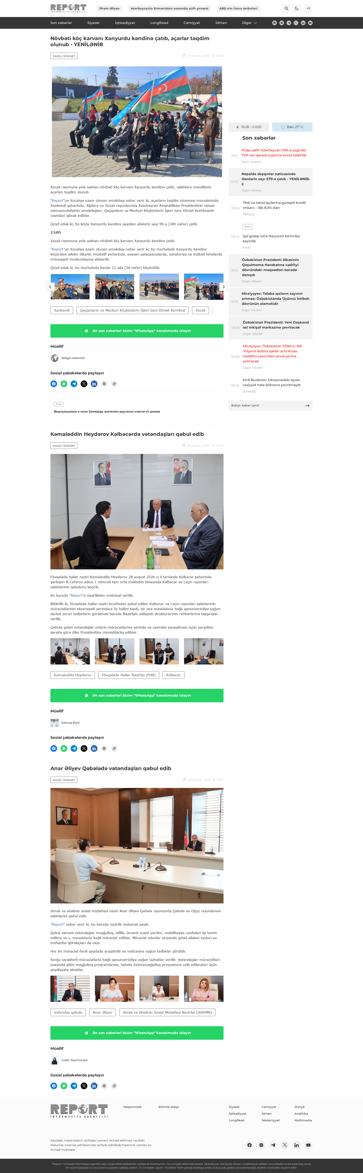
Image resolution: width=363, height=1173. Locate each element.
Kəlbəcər (173, 675)
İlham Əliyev (109, 8)
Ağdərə (222, 310)
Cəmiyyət (269, 1107)
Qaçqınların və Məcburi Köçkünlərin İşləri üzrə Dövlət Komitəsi (132, 310)
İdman (267, 1113)
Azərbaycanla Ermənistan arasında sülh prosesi (170, 8)
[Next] (223, 287)
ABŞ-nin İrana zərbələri (239, 8)
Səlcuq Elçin (71, 723)
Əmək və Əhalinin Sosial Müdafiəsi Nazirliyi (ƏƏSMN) (167, 1012)
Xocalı (200, 310)
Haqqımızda (132, 1107)
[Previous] (50, 287)
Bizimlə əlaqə (168, 1107)
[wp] (63, 383)
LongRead (237, 1120)
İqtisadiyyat (237, 1113)
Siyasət (234, 1107)
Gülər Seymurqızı (75, 1060)
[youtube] (310, 23)
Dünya (299, 1107)
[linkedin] (303, 23)
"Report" (57, 200)
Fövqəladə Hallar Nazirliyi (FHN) (129, 675)
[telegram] (289, 23)
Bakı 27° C (295, 127)
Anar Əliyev (102, 1012)
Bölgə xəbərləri (73, 358)
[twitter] (296, 23)
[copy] (114, 383)
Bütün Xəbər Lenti (245, 405)
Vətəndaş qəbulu (68, 1012)
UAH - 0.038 (252, 127)
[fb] (274, 23)
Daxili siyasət (64, 56)
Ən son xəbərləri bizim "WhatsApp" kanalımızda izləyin (141, 331)
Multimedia (303, 1120)
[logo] (68, 8)
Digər (247, 23)
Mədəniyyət (271, 1120)
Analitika (301, 1113)
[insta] (281, 23)
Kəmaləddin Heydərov (72, 675)
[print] (104, 383)
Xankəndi (62, 310)
